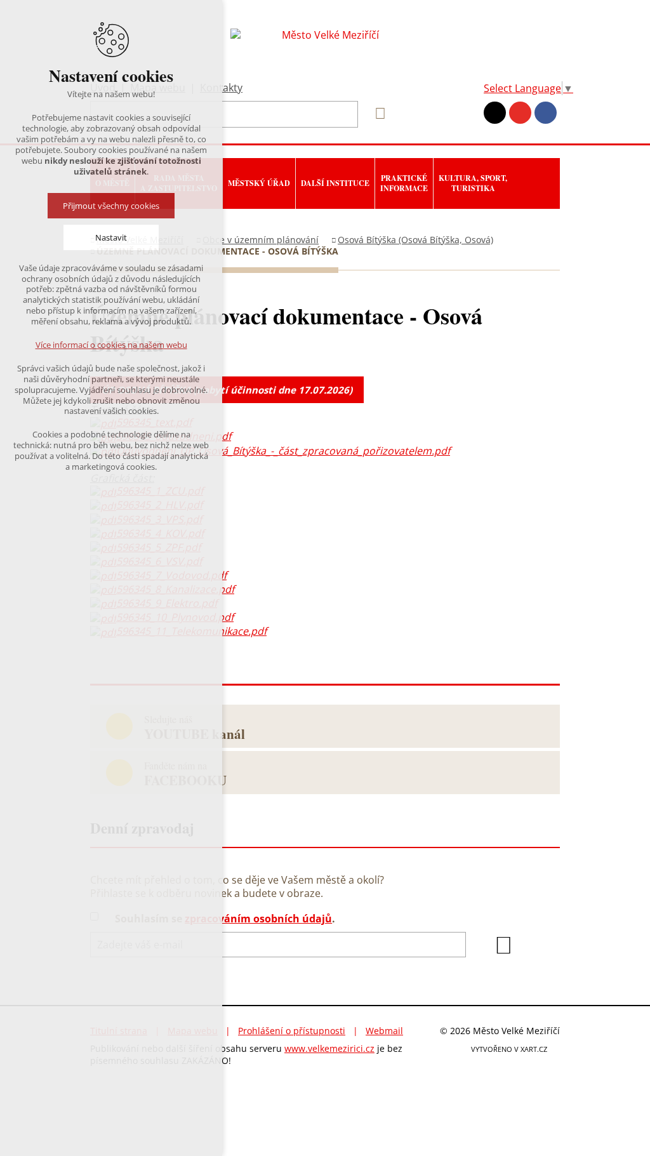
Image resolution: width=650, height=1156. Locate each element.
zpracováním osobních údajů (258, 919)
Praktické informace (404, 183)
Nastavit (111, 237)
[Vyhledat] (375, 113)
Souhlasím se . (225, 919)
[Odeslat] (503, 945)
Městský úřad (259, 183)
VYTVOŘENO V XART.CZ (509, 1049)
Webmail (384, 1031)
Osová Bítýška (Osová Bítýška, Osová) (415, 240)
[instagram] (495, 113)
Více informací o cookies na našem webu (111, 344)
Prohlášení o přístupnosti (291, 1031)
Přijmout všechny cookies (111, 205)
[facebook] (545, 113)
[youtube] (520, 113)
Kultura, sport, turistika (473, 183)
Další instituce (335, 183)
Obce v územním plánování (260, 240)
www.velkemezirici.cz (329, 1048)
